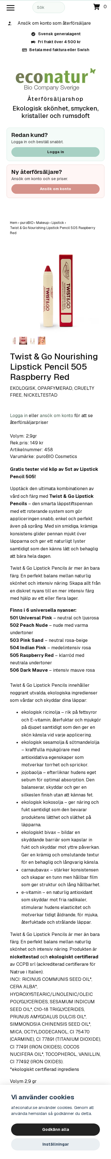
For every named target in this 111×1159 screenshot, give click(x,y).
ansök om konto (56, 416)
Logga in (55, 151)
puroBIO (28, 222)
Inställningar (55, 1144)
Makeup (44, 222)
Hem (15, 222)
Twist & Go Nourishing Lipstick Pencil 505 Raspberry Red (52, 230)
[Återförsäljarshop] (56, 80)
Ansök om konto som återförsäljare (54, 23)
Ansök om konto (55, 188)
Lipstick (59, 222)
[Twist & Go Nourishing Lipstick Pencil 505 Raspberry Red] (55, 289)
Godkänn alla (55, 1129)
